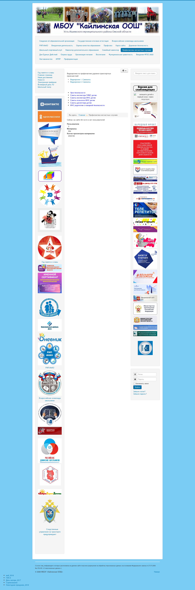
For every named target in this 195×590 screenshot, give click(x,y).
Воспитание (100, 54)
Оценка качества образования (88, 45)
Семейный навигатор (110, 50)
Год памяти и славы (46, 72)
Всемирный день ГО (46, 84)
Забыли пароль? (140, 394)
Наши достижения (45, 77)
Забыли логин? (139, 391)
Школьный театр (44, 87)
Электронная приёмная (47, 82)
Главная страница (45, 75)
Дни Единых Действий (48, 54)
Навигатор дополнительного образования (82, 50)
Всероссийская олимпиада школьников (128, 41)
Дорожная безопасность (138, 45)
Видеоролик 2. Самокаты (80, 82)
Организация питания (83, 54)
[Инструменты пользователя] (124, 71)
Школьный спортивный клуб (50, 50)
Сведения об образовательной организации (56, 41)
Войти (137, 387)
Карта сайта (120, 45)
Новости (41, 80)
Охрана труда (66, 54)
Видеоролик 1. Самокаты (80, 79)
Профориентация (71, 59)
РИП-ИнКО (43, 45)
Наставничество (45, 59)
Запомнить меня (142, 383)
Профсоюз (108, 45)
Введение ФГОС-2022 (144, 54)
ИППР (58, 59)
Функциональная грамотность (121, 54)
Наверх (157, 571)
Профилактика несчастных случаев (136, 50)
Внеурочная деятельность (62, 45)
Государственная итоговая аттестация (93, 41)
